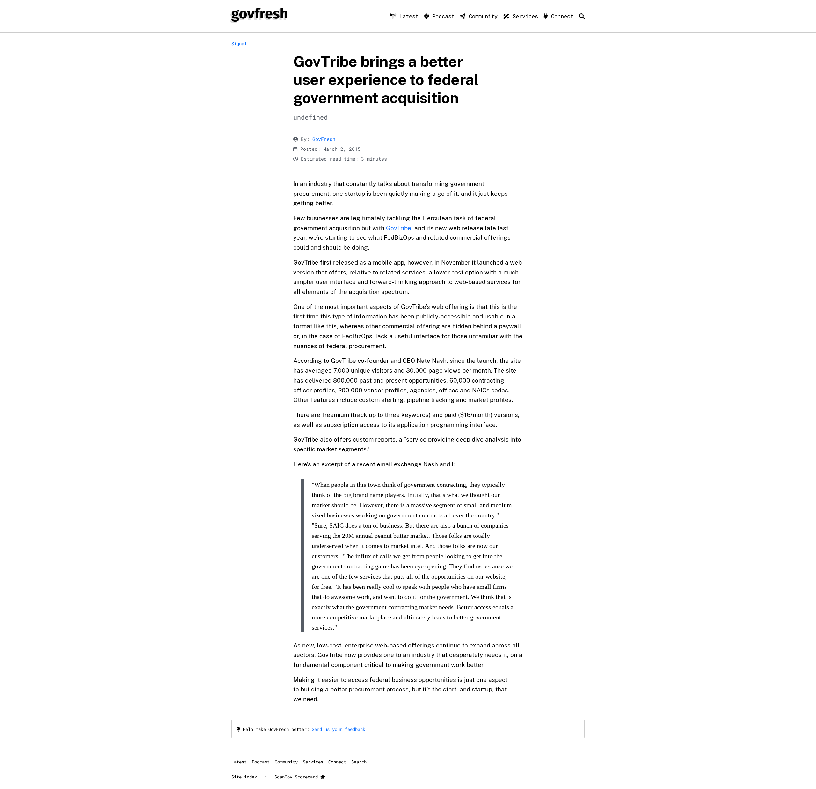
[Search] (582, 16)
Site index (244, 777)
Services (525, 16)
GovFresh (323, 139)
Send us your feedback (338, 729)
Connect (562, 16)
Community (483, 16)
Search (359, 762)
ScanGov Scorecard (297, 777)
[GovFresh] (259, 15)
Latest (409, 16)
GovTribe (398, 227)
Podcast (443, 16)
